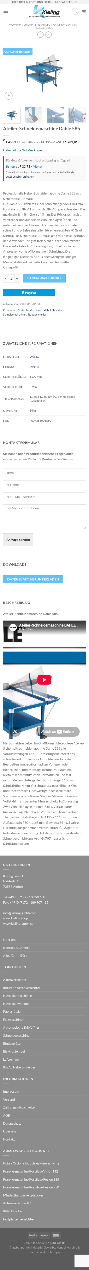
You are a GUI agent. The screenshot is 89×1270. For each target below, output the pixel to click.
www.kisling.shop (15, 918)
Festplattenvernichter (18, 1219)
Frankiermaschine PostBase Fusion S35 (31, 1179)
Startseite (15, 25)
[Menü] (5, 11)
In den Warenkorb (44, 278)
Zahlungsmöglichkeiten (19, 1107)
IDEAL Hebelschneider (19, 1067)
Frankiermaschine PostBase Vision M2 (30, 1171)
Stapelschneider (37, 314)
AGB (6, 1115)
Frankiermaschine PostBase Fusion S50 (31, 1187)
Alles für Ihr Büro (15, 955)
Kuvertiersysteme (16, 1003)
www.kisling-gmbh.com (19, 923)
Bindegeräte (11, 1043)
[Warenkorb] (84, 11)
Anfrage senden (18, 539)
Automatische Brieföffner (21, 1027)
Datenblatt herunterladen (33, 579)
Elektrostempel (14, 1051)
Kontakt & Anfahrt (16, 948)
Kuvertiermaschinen (17, 995)
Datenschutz (12, 1123)
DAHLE (34, 356)
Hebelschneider (44, 27)
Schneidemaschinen (65, 25)
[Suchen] (75, 11)
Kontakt (9, 1139)
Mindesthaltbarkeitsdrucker (23, 1195)
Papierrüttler (12, 1011)
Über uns (9, 939)
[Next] (79, 73)
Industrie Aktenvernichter (21, 988)
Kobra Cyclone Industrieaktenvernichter (32, 1163)
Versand (9, 1099)
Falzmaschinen (13, 1019)
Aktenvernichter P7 (17, 1203)
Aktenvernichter (14, 980)
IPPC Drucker (13, 1211)
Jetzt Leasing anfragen (20, 176)
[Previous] (10, 73)
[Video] (9, 96)
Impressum (11, 1091)
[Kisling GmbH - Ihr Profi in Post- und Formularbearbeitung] (44, 11)
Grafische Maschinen (37, 25)
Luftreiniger (11, 1059)
